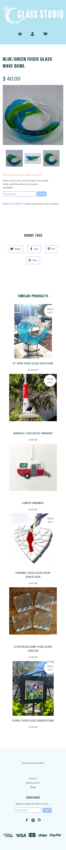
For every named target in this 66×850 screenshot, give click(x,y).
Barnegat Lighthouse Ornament (33, 433)
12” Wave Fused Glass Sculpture (33, 363)
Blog (33, 787)
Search (33, 778)
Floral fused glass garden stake (33, 720)
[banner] (33, 14)
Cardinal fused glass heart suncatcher (33, 575)
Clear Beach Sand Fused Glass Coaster (33, 648)
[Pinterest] (39, 820)
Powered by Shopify (33, 763)
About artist (33, 782)
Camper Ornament (33, 503)
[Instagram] (33, 820)
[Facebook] (27, 820)
